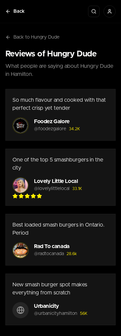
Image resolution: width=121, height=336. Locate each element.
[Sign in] (110, 11)
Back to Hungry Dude (36, 37)
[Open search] (93, 11)
